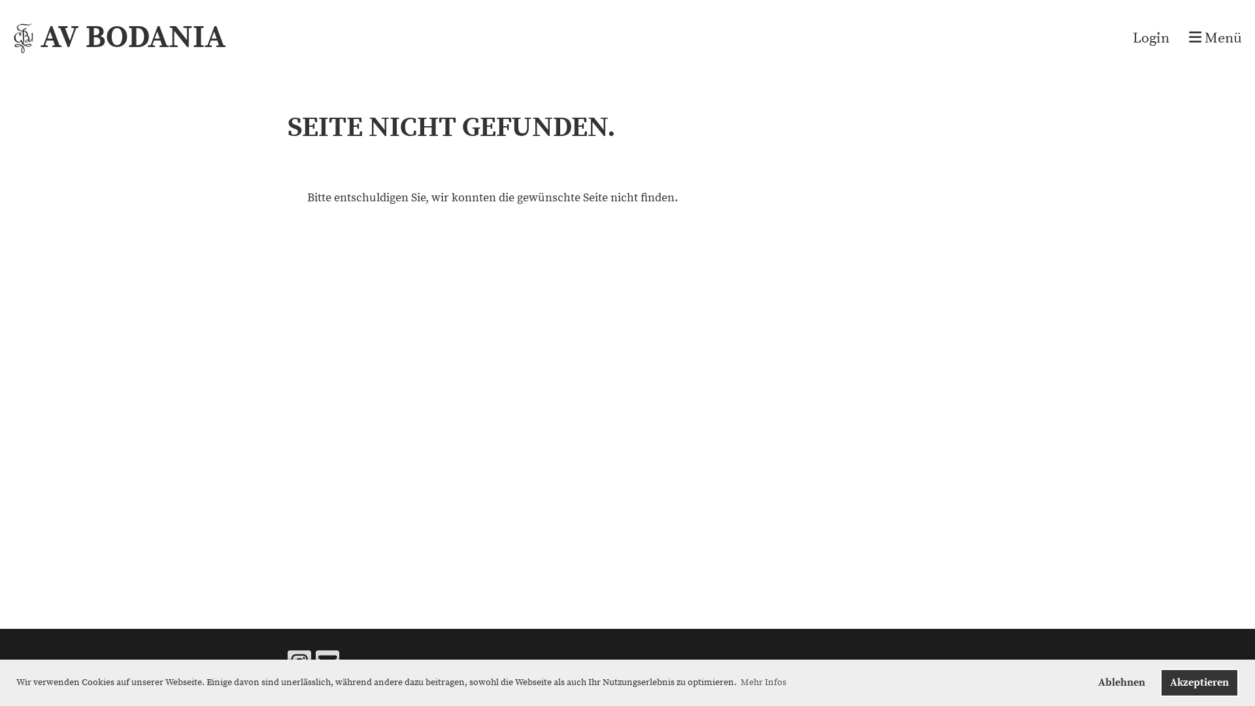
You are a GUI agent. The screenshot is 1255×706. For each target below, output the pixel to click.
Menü (1221, 38)
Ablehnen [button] (1121, 682)
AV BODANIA (133, 38)
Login (1151, 38)
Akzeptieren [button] (1199, 682)
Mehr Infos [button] (763, 682)
